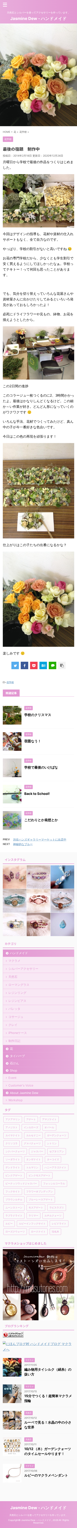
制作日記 (14, 1041)
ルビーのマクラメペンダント (46, 1475)
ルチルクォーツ (52, 1215)
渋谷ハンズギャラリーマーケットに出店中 (39, 839)
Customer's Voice (20, 1085)
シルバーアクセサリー (23, 968)
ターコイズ (53, 1159)
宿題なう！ (32, 741)
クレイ (12, 1025)
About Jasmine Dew (24, 1093)
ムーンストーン (13, 1207)
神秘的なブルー (23, 844)
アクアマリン (12, 1119)
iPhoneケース (17, 1033)
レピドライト (59, 1223)
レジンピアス (17, 1001)
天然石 (12, 977)
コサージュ (15, 1017)
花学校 (10, 682)
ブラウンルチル (13, 1199)
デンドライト (12, 1167)
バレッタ (14, 1009)
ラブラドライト (13, 1215)
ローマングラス (18, 985)
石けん (14, 1063)
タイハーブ (17, 1056)
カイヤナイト (12, 1135)
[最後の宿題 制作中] (43, 665)
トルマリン (32, 1167)
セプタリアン (56, 1151)
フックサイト (12, 1191)
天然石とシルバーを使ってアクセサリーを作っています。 (38, 1515)
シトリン (52, 1143)
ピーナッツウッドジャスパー (21, 1183)
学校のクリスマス (37, 715)
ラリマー (33, 1215)
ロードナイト (38, 1231)
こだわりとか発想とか (41, 820)
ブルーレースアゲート (41, 1199)
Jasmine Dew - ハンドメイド (38, 18)
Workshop (15, 1100)
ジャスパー (37, 1151)
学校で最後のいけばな (41, 767)
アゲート (31, 1119)
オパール (49, 1127)
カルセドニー (33, 1135)
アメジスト (11, 1127)
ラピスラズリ (56, 1207)
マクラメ (14, 960)
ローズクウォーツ (15, 1231)
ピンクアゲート (13, 1175)
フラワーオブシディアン (39, 1191)
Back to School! (37, 794)
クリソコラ (11, 1143)
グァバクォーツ (32, 1143)
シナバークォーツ (15, 1151)
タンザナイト (33, 1159)
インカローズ (31, 1127)
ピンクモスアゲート (39, 1175)
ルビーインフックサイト (32, 1223)
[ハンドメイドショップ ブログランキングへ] (13, 1335)
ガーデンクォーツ (56, 1135)
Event (12, 1078)
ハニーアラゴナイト (55, 1167)
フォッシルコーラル (54, 1183)
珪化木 (55, 1231)
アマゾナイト (49, 1119)
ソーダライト (12, 1159)
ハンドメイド (19, 953)
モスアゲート (36, 1207)
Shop (13, 1070)
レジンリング (17, 993)
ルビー (9, 1223)
